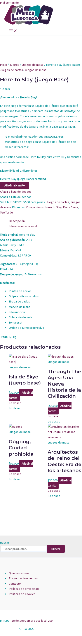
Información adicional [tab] (23, 226)
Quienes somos (19, 573)
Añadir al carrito (14, 185)
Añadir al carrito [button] (21, 395)
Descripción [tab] (17, 221)
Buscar (4, 542)
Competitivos (35, 207)
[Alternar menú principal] (13, 31)
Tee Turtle (6, 212)
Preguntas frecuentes (23, 578)
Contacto (15, 583)
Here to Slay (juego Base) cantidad (23, 179)
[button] (15, 192)
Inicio (3, 65)
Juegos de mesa (33, 65)
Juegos (14, 65)
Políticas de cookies (22, 594)
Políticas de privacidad (24, 589)
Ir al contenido (9, 3)
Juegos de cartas (11, 70)
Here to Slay (53, 207)
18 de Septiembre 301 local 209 (32, 621)
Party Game (70, 207)
